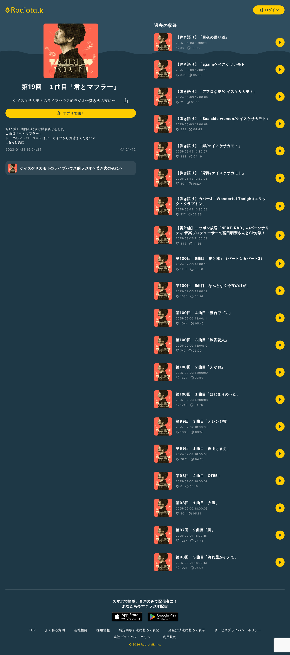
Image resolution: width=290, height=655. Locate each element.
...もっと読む (14, 142)
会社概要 (80, 630)
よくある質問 (55, 630)
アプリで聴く (74, 113)
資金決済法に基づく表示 (186, 630)
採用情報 (103, 630)
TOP (32, 630)
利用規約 (169, 637)
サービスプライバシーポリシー (237, 630)
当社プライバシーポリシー (134, 637)
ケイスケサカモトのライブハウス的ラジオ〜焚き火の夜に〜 (64, 100)
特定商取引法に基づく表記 (139, 630)
